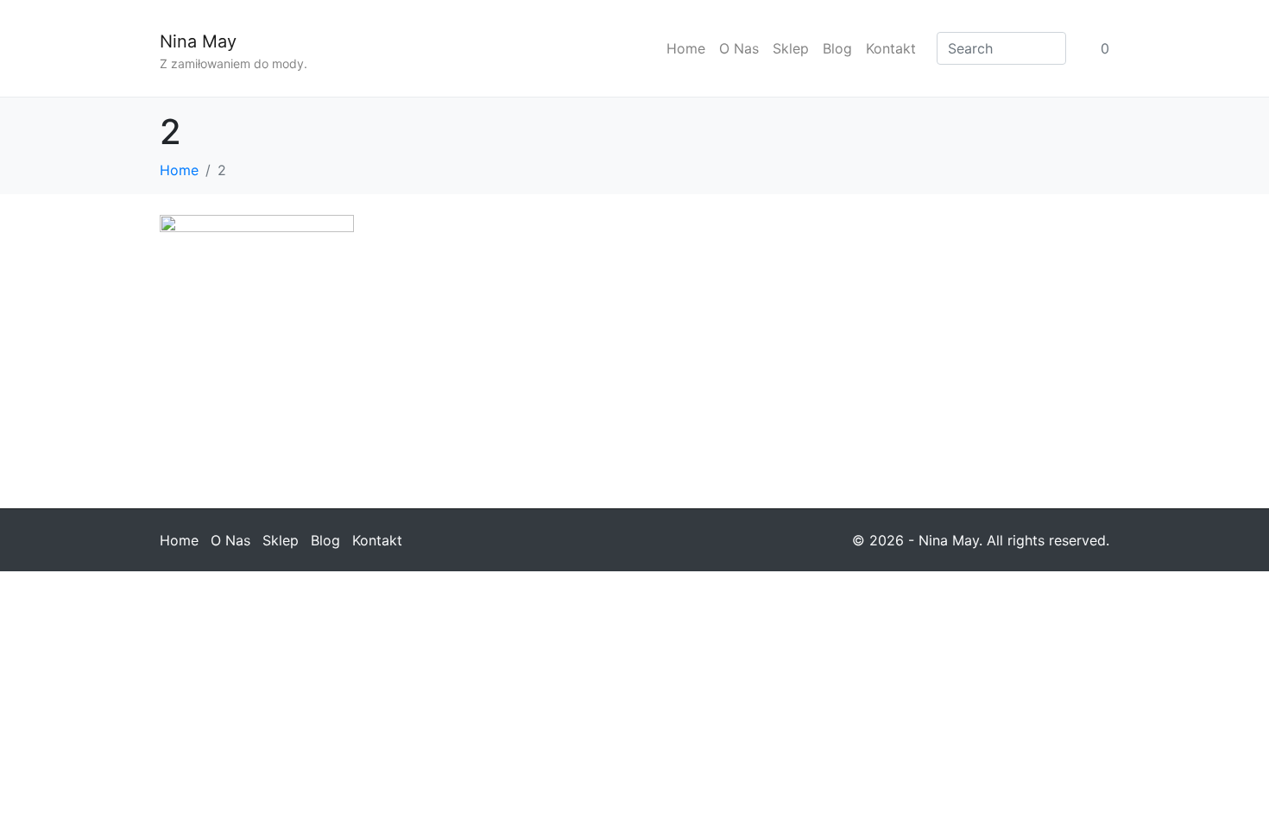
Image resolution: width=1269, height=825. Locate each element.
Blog (837, 48)
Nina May (198, 41)
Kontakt (891, 48)
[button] (257, 344)
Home (685, 48)
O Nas (739, 48)
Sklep (791, 48)
